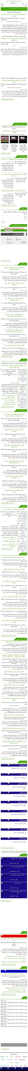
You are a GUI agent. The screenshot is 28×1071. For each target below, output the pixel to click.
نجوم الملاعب (22, 156)
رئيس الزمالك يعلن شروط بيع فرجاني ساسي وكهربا (18, 9)
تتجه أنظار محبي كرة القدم (20, 777)
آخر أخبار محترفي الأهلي (7, 99)
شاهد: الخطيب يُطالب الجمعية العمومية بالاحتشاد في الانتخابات (14, 148)
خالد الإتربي (14, 896)
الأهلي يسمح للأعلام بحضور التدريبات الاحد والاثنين (14, 991)
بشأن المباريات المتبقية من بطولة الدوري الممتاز (14, 36)
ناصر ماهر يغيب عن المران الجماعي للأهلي (15, 987)
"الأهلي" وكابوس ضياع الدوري (18, 875)
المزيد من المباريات (5, 261)
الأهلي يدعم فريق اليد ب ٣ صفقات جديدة (14, 509)
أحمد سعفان (14, 887)
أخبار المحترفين (21, 639)
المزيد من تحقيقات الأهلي (7, 549)
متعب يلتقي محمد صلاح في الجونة (14, 641)
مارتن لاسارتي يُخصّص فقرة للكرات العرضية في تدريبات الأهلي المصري (22, 536)
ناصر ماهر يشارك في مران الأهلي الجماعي (15, 956)
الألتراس (23, 554)
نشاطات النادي (21, 410)
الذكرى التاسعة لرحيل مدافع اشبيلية (19, 787)
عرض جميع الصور (5, 1049)
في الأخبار (23, 264)
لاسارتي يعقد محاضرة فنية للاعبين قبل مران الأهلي (13, 961)
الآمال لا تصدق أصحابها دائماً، (19, 805)
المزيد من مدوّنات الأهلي (6, 900)
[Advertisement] (14, 66)
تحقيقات (23, 506)
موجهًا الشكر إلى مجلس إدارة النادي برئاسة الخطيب (14, 363)
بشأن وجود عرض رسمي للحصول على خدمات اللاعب (14, 78)
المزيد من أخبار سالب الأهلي (8, 964)
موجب (24, 968)
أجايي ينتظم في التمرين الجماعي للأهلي (14, 671)
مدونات (24, 855)
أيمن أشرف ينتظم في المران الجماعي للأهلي (13, 728)
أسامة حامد (24, 811)
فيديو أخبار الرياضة (20, 124)
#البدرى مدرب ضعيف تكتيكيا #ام (18, 768)
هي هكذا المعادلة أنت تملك (20, 832)
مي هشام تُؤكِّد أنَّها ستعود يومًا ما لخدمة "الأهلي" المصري (22, 394)
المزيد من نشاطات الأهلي (7, 503)
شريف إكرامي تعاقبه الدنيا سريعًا (18, 814)
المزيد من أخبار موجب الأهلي (8, 994)
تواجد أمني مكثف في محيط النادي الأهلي (14, 569)
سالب (24, 932)
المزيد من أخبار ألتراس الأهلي (8, 635)
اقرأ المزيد (17, 33)
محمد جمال (14, 879)
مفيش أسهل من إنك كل (20, 823)
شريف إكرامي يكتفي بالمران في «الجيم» (14, 973)
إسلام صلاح (24, 829)
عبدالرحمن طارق (22, 802)
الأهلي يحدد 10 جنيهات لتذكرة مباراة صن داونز (14, 596)
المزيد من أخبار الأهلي (7, 356)
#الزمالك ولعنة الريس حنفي (18, 866)
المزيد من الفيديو (5, 153)
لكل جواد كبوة (18, 883)
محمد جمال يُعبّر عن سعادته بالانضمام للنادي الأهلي (22, 406)
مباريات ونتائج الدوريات (18, 225)
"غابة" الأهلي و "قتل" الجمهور (18, 858)
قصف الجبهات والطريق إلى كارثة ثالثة (17, 892)
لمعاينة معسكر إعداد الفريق (14, 12)
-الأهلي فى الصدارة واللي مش (19, 841)
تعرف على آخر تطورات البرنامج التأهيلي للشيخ (14, 190)
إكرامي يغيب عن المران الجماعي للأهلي (14, 685)
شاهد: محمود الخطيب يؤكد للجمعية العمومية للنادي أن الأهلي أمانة (23, 148)
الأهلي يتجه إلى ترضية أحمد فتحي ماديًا (14, 345)
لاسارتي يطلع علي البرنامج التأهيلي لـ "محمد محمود (14, 159)
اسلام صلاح (24, 774)
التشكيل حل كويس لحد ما (20, 796)
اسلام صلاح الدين (22, 783)
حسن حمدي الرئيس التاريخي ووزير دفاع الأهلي (22, 550)
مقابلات (23, 360)
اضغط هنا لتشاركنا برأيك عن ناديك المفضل (14, 851)
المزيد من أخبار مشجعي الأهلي (8, 847)
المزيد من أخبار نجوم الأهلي (8, 205)
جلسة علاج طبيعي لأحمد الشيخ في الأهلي (13, 715)
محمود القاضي (23, 765)
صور (25, 998)
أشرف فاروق (14, 863)
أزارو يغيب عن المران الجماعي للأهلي (16, 989)
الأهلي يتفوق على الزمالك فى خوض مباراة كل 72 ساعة (22, 520)
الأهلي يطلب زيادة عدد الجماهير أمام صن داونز (14, 608)
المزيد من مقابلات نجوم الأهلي (7, 407)
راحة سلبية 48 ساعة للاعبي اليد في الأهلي (14, 557)
